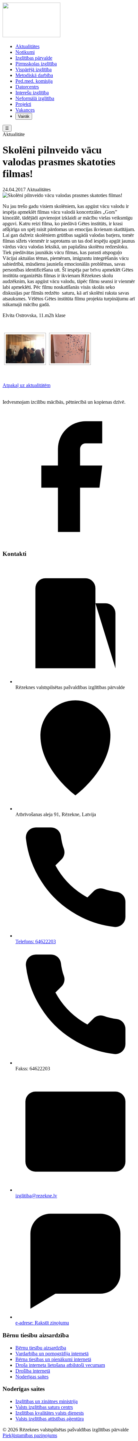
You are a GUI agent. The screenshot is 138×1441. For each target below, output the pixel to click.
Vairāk (24, 116)
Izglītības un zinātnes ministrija (46, 1401)
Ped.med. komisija (34, 81)
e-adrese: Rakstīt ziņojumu (42, 1322)
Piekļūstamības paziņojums (30, 1435)
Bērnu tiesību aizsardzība (40, 1347)
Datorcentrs (27, 87)
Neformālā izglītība (34, 98)
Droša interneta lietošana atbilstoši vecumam (60, 1365)
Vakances (25, 110)
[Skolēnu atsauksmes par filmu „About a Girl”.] (70, 348)
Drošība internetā (32, 1371)
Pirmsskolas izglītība (36, 63)
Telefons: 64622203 (35, 941)
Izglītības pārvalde (33, 58)
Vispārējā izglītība (33, 69)
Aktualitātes (27, 46)
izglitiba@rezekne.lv (36, 1195)
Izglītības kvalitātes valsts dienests (49, 1413)
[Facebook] (69, 541)
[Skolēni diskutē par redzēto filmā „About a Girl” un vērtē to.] (25, 348)
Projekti (23, 104)
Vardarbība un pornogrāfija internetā (52, 1353)
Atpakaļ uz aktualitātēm (26, 385)
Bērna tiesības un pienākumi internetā (53, 1359)
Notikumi (25, 52)
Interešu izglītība (32, 92)
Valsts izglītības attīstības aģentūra (49, 1418)
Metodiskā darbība (34, 75)
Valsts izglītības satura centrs (44, 1407)
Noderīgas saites (31, 1376)
